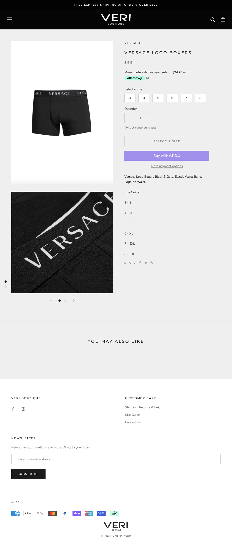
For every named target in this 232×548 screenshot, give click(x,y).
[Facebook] (140, 262)
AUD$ (15, 502)
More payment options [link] (167, 166)
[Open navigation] (9, 19)
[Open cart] (223, 19)
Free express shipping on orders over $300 (116, 4)
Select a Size (133, 89)
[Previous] (50, 300)
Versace (133, 43)
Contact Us (133, 422)
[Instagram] (23, 409)
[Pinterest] (151, 262)
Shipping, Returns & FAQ (143, 407)
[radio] (130, 98)
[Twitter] (146, 262)
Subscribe (28, 474)
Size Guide (132, 415)
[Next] (74, 300)
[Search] (212, 19)
